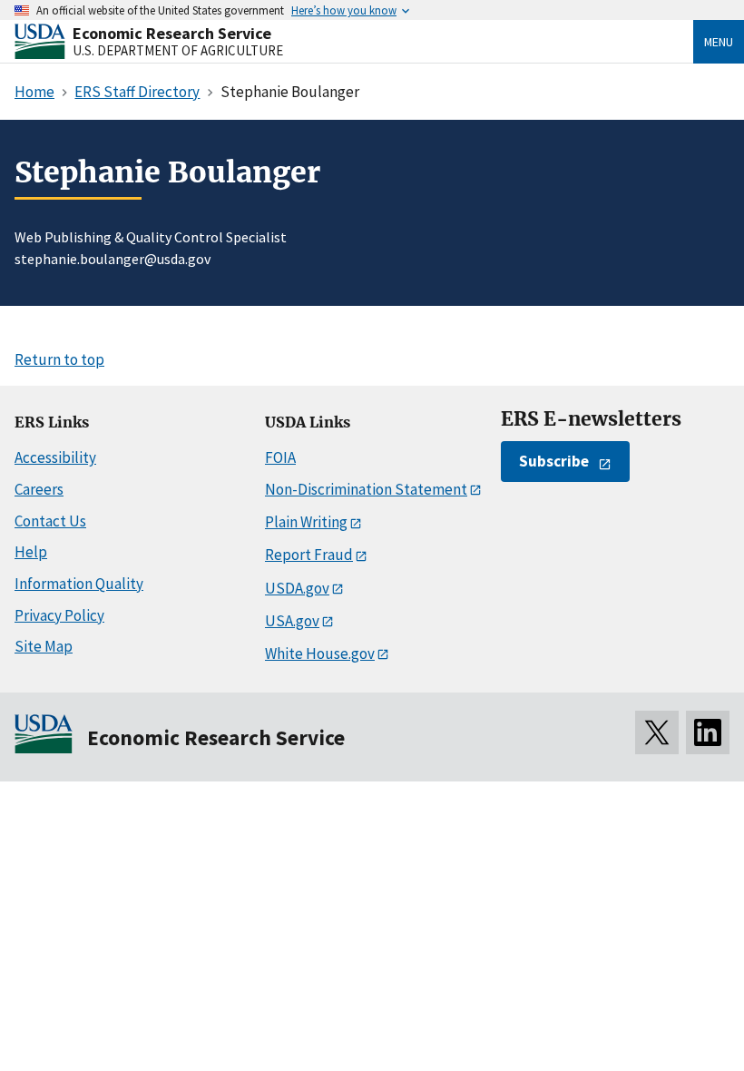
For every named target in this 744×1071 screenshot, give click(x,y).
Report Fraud (309, 555)
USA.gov (292, 621)
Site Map (44, 646)
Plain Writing (306, 522)
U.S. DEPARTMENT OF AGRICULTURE (178, 50)
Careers (39, 489)
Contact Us (50, 521)
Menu (718, 42)
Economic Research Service (172, 33)
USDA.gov (297, 588)
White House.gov (320, 653)
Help (31, 552)
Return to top (59, 359)
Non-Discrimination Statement (366, 489)
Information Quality (79, 584)
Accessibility (55, 457)
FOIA (280, 457)
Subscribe (554, 461)
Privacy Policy (59, 615)
